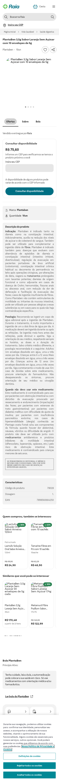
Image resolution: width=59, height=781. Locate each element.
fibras (27, 247)
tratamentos (33, 276)
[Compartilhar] (53, 49)
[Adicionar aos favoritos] (45, 49)
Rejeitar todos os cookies (29, 765)
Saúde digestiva (47, 32)
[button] (29, 81)
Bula (38, 121)
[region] (29, 748)
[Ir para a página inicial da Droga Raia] (11, 6)
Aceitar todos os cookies (29, 775)
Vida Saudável (27, 32)
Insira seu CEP (12, 162)
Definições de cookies (30, 756)
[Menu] (54, 6)
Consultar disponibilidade (29, 191)
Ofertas (10, 121)
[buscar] (52, 17)
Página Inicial (10, 32)
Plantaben (22, 210)
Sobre (25, 121)
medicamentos (13, 437)
